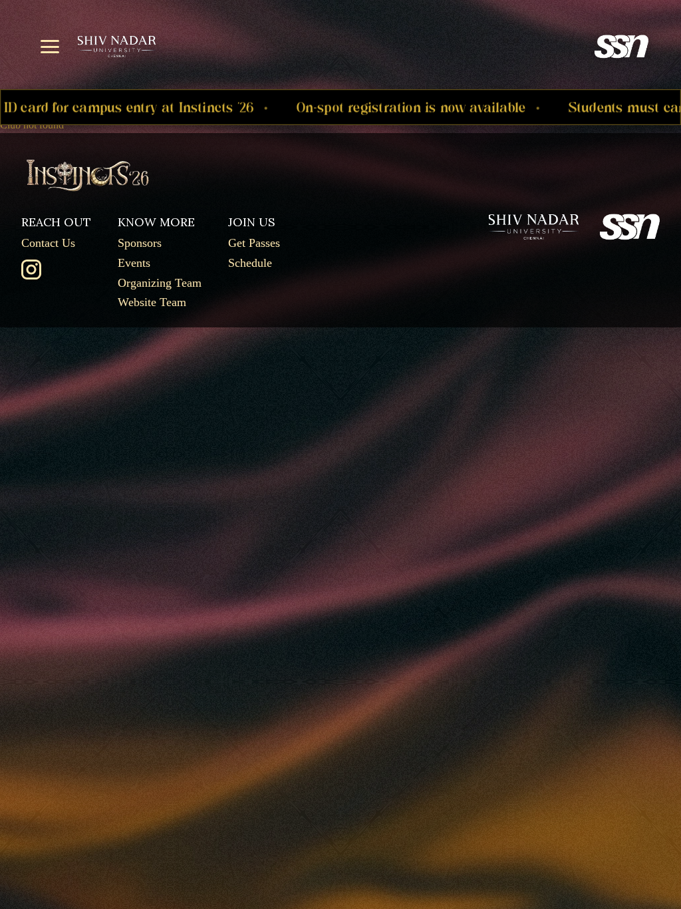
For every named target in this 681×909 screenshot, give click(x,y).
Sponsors (140, 243)
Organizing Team (160, 282)
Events (134, 263)
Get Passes (254, 243)
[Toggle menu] (50, 46)
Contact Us (48, 243)
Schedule (250, 263)
